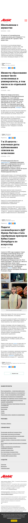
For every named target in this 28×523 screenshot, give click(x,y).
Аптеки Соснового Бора (7, 450)
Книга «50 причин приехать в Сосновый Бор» (13, 393)
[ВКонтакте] (9, 68)
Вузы (5, 135)
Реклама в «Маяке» (6, 423)
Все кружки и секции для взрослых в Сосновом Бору (14, 444)
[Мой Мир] (14, 68)
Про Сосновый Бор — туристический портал (13, 391)
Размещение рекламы (5, 491)
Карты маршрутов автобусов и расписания (12, 436)
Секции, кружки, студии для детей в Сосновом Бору (13, 440)
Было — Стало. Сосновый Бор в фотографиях (13, 394)
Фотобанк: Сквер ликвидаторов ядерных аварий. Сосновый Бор (12, 401)
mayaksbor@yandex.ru (12, 489)
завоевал (11, 355)
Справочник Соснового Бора (8, 438)
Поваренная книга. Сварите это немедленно (13, 414)
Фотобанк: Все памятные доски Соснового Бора (13, 398)
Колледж (8, 220)
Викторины (4, 409)
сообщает (19, 107)
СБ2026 (8, 364)
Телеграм (3, 464)
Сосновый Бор (7, 363)
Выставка (20, 363)
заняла (15, 343)
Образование (8, 63)
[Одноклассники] (12, 68)
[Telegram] (11, 68)
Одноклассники (5, 468)
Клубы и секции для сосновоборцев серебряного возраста (10, 447)
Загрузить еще (15, 373)
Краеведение (4, 407)
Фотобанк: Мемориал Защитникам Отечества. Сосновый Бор (13, 404)
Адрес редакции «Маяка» (6, 481)
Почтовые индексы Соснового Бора (10, 454)
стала (10, 268)
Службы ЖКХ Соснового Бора (9, 455)
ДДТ (11, 363)
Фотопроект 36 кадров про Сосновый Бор (12, 396)
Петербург (4, 364)
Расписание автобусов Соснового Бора (11, 432)
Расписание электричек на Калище (10, 434)
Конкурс (24, 363)
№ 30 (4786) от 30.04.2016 (10, 65)
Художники (15, 363)
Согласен (14, 520)
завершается (5, 162)
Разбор (3, 413)
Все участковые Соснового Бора (9, 452)
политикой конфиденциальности (14, 518)
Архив (2, 411)
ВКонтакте (4, 466)
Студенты (8, 135)
